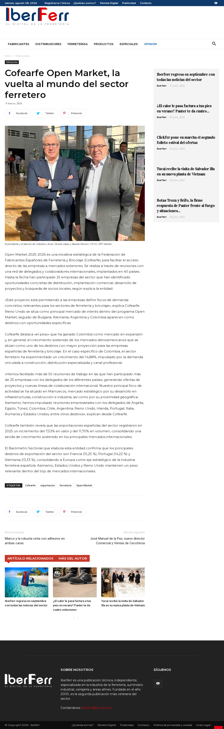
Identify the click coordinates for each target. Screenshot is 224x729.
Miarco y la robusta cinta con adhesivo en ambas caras (35, 541)
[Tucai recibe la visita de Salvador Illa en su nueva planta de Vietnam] (123, 582)
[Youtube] (216, 3)
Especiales (129, 44)
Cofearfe (30, 485)
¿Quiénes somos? (84, 3)
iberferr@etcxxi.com (97, 708)
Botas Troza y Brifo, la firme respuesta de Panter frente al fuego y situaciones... (186, 205)
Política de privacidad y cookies (173, 725)
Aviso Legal (203, 725)
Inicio (8, 56)
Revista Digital (109, 3)
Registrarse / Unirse (57, 3)
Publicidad (129, 3)
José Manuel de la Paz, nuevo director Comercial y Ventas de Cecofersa (117, 541)
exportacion (47, 485)
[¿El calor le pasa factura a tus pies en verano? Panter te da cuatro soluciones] (74, 582)
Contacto (146, 3)
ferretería (66, 485)
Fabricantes (18, 44)
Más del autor (73, 558)
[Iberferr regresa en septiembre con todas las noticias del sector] (26, 582)
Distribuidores (48, 44)
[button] (214, 44)
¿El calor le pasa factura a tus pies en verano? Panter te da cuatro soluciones (72, 605)
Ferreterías (78, 44)
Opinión (150, 44)
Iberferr (162, 85)
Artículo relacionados (30, 558)
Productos (104, 44)
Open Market (84, 485)
